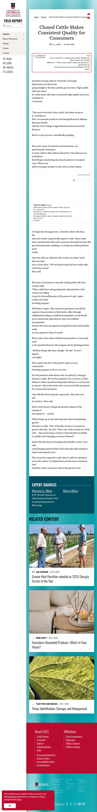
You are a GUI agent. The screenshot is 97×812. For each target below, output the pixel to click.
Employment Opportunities (58, 792)
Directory (57, 784)
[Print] (88, 18)
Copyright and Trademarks (70, 782)
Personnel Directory (46, 755)
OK (10, 806)
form (19, 799)
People (6, 43)
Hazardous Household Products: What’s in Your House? (59, 644)
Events (6, 48)
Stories (6, 34)
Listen (10, 72)
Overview (41, 740)
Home (36, 17)
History (40, 743)
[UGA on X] (71, 804)
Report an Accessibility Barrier (82, 782)
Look (9, 63)
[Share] (88, 14)
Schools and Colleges (58, 781)
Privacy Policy (43, 758)
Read (9, 59)
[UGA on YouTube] (80, 804)
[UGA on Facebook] (67, 804)
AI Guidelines (43, 765)
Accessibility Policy (46, 761)
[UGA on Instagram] (76, 804)
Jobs (39, 750)
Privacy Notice (10, 797)
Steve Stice (70, 491)
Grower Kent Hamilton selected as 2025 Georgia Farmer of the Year (60, 578)
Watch (10, 67)
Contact (6, 53)
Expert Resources (10, 39)
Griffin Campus (73, 747)
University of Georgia (42, 787)
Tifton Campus (73, 743)
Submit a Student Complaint (81, 789)
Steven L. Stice (42, 491)
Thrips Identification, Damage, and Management (59, 708)
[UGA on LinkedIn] (83, 804)
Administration (44, 747)
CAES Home (43, 736)
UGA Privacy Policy (70, 788)
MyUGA (56, 787)
